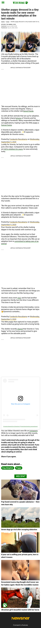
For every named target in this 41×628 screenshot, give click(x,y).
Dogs (7, 21)
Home (3, 21)
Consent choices (20, 625)
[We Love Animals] (20, 2)
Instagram (33, 431)
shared (20, 329)
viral (19, 298)
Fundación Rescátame (18, 139)
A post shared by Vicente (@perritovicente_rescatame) (20, 426)
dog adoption (7, 468)
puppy (18, 468)
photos (18, 118)
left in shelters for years (13, 149)
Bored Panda (28, 111)
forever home (6, 125)
